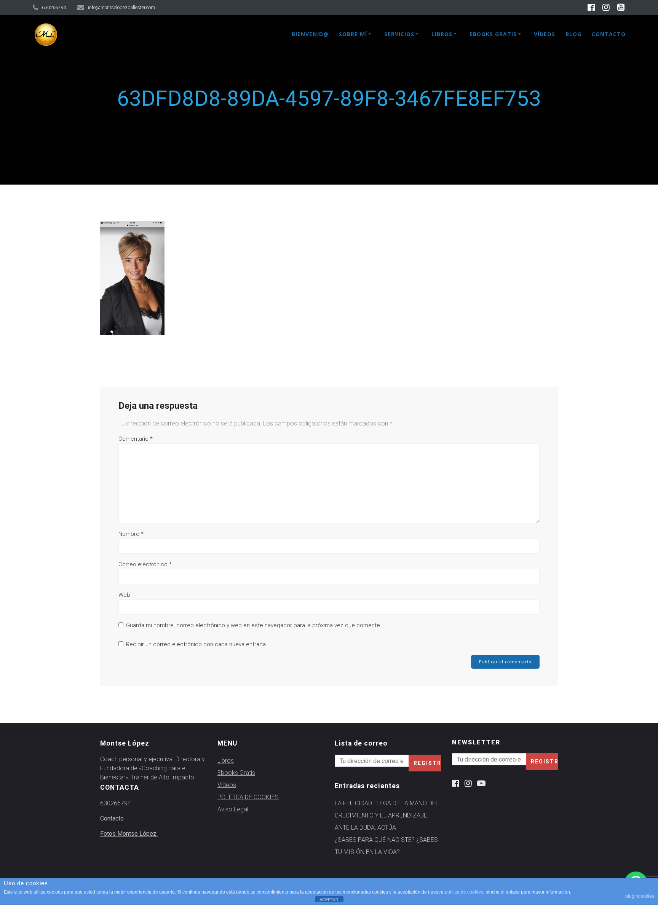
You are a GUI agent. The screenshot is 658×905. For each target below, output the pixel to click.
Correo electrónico (145, 564)
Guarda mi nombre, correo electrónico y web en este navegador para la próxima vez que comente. (254, 625)
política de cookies (464, 892)
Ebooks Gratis (493, 34)
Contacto (609, 34)
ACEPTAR (329, 899)
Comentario (135, 438)
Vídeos (544, 34)
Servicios (399, 34)
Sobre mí (353, 34)
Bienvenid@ (310, 34)
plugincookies (639, 896)
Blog (573, 34)
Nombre (131, 534)
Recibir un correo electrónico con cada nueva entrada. (196, 644)
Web (124, 594)
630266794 (115, 803)
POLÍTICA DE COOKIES (248, 797)
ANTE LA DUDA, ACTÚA (365, 827)
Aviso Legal (232, 809)
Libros (441, 34)
